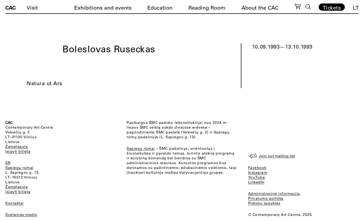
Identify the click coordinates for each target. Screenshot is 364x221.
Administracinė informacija (274, 193)
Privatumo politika (266, 198)
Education (159, 7)
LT (356, 7)
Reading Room (206, 7)
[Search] (308, 7)
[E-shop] (297, 7)
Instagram (258, 172)
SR (7, 162)
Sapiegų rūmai (19, 167)
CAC (10, 7)
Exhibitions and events (103, 7)
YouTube (256, 177)
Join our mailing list (277, 155)
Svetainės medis (21, 214)
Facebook (257, 167)
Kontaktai (14, 203)
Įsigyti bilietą (18, 151)
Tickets (332, 7)
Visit (32, 7)
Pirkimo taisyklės (264, 203)
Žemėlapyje (16, 146)
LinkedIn (256, 182)
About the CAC (259, 7)
